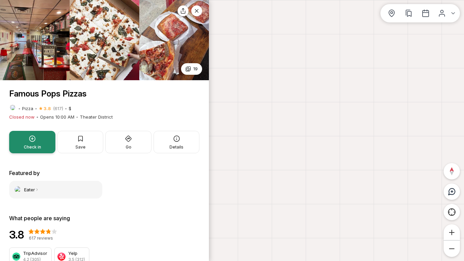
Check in (32, 147)
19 (195, 68)
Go (128, 147)
